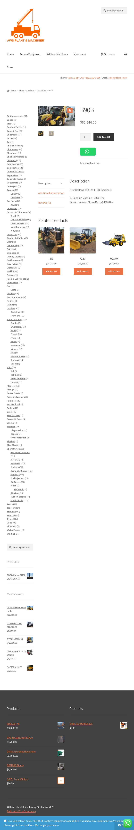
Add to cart (103, 136)
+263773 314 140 (75, 77)
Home (10, 54)
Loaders (30, 90)
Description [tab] (44, 183)
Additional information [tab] (51, 193)
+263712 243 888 (92, 77)
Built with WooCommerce (21, 811)
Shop (21, 90)
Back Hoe (41, 90)
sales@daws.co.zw (118, 77)
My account (80, 54)
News (10, 67)
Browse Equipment (30, 54)
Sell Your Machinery (57, 54)
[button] (70, 110)
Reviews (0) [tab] (44, 202)
